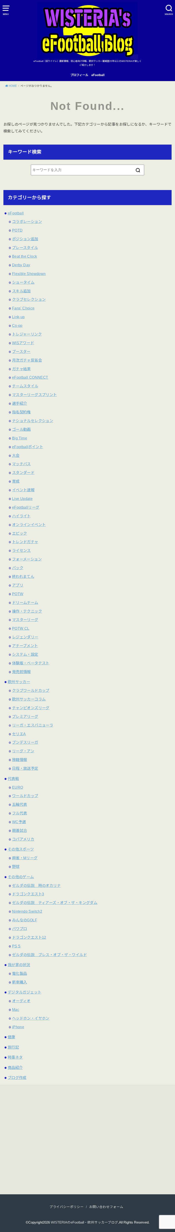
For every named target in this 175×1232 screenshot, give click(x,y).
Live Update (22, 499)
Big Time (19, 438)
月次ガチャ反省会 (27, 360)
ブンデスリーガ (25, 742)
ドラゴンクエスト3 (28, 894)
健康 (11, 1037)
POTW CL (20, 628)
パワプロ (19, 929)
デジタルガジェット (24, 992)
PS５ (16, 946)
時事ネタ (15, 1057)
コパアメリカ (23, 839)
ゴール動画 (21, 429)
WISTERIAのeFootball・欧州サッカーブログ (84, 1222)
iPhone (18, 1027)
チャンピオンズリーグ (30, 708)
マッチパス (21, 464)
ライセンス (21, 550)
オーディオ (21, 1001)
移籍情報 (19, 760)
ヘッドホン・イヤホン (30, 1018)
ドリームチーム (25, 602)
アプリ (17, 585)
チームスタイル (25, 386)
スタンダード (23, 473)
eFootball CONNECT (30, 377)
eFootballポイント (27, 447)
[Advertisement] (44, 1142)
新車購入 (19, 982)
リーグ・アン (23, 751)
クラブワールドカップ (30, 690)
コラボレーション (27, 221)
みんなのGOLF (24, 920)
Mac (15, 1009)
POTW (17, 594)
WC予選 (19, 822)
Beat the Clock (24, 256)
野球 (16, 867)
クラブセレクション (29, 299)
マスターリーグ (25, 620)
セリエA (19, 734)
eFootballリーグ (25, 507)
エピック (19, 533)
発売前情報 (21, 672)
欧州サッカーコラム (29, 699)
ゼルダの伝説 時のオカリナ (36, 885)
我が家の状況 (19, 965)
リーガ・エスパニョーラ (32, 725)
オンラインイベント (29, 525)
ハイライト (21, 516)
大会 (16, 455)
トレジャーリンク (27, 334)
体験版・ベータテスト (30, 663)
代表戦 (13, 779)
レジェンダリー (25, 637)
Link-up (18, 317)
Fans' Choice (23, 308)
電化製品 (19, 973)
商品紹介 (15, 1067)
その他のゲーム (21, 877)
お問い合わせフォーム (106, 1207)
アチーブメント (25, 646)
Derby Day (21, 265)
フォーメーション (27, 559)
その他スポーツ (21, 849)
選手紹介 (19, 403)
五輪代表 (19, 804)
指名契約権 (21, 412)
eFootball (98, 75)
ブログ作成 (17, 1078)
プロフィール (79, 75)
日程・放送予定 (25, 768)
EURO (17, 787)
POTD (17, 230)
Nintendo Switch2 (27, 911)
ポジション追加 (25, 239)
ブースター (21, 351)
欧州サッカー (19, 682)
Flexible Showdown (29, 274)
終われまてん (23, 576)
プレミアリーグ (25, 716)
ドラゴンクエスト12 (29, 937)
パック (17, 568)
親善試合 (19, 830)
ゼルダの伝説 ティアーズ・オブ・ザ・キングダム (54, 903)
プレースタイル (25, 248)
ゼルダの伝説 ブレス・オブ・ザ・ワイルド (49, 955)
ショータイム (23, 282)
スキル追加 (21, 291)
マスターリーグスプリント (34, 395)
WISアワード (23, 343)
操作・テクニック (27, 611)
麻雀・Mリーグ (25, 858)
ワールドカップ (25, 796)
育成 (16, 481)
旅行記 (13, 1047)
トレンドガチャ (25, 542)
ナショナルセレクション (32, 421)
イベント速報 (23, 490)
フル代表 (19, 813)
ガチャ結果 (21, 369)
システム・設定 (25, 654)
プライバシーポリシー (66, 1207)
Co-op (17, 325)
